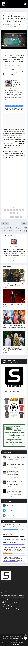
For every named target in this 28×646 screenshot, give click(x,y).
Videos (11, 26)
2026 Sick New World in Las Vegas (13, 305)
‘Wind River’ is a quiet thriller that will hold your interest (13, 284)
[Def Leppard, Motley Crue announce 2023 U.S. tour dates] (14, 317)
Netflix (19, 494)
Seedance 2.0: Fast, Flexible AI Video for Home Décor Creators (16, 456)
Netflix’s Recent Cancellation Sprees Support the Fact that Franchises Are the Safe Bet (15, 491)
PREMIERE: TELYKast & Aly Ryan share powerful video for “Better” (14, 349)
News (7, 26)
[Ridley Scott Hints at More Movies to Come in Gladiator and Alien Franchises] (4, 482)
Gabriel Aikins (12, 24)
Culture (16, 459)
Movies (20, 486)
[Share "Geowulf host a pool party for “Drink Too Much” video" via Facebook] (5, 210)
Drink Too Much (13, 55)
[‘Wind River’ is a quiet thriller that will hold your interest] (14, 275)
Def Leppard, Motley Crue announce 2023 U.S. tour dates (14, 326)
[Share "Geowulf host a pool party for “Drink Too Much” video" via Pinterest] (16, 210)
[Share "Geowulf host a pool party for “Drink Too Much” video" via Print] (16, 213)
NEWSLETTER (5, 642)
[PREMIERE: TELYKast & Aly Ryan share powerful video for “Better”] (14, 338)
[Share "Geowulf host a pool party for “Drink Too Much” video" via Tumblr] (14, 210)
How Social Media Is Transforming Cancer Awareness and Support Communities (14, 474)
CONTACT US (22, 642)
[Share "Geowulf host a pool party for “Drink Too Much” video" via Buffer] (22, 210)
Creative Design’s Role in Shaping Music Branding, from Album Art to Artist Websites (15, 464)
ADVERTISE (12, 642)
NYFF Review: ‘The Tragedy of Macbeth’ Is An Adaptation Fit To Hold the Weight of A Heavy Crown (14, 541)
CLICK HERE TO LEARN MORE (12, 391)
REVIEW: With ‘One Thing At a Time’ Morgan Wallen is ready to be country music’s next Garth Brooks (13, 526)
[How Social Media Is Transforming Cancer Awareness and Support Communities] (4, 472)
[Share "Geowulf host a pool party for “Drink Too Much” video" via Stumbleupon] (11, 213)
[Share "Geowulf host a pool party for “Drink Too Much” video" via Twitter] (8, 210)
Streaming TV (10, 496)
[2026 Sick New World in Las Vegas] (14, 296)
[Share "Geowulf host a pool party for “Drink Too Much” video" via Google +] (11, 210)
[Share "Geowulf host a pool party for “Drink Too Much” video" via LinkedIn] (19, 210)
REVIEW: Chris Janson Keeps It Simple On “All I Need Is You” (14, 533)
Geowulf (5, 55)
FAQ (17, 642)
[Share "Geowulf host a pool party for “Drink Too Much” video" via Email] (14, 213)
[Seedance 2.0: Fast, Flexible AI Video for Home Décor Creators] (4, 457)
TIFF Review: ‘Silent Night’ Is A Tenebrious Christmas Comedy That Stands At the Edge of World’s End (13, 558)
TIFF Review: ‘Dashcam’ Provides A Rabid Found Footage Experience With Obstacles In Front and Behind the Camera (14, 550)
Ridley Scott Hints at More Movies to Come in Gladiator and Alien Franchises (15, 483)
